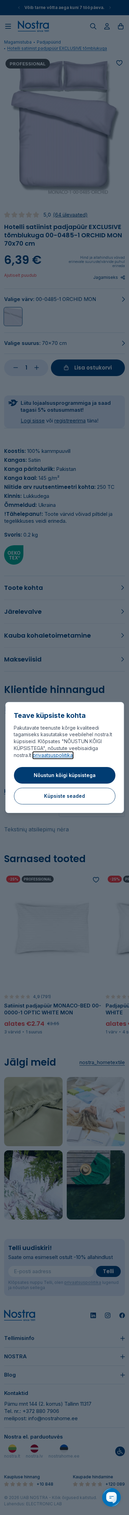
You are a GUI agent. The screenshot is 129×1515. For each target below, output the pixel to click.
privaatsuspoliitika (53, 755)
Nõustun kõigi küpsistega (65, 775)
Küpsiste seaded (64, 796)
